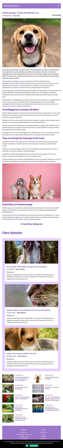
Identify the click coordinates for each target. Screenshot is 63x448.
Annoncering (43, 432)
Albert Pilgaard (21, 313)
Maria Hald (16, 16)
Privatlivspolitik (33, 445)
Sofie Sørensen (22, 356)
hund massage (56, 15)
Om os (43, 434)
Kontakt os (43, 439)
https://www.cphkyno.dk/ (15, 217)
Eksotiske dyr (10, 272)
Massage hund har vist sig (9, 83)
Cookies (43, 436)
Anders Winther (20, 269)
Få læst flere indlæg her (31, 224)
